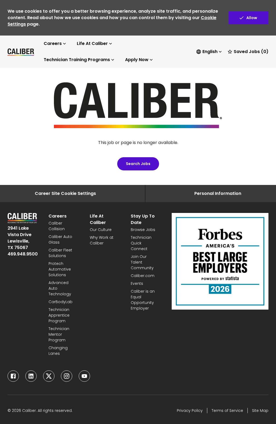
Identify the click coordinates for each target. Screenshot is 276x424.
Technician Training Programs (77, 60)
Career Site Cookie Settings (65, 193)
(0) (251, 51)
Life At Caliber (92, 43)
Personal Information (217, 193)
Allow (251, 17)
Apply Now (137, 60)
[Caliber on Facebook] (13, 376)
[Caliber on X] (48, 376)
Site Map (260, 410)
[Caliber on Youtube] (84, 376)
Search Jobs (138, 163)
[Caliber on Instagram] (66, 376)
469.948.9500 (23, 254)
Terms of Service (227, 410)
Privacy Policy (190, 410)
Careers (53, 43)
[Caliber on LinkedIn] (31, 376)
